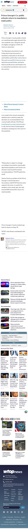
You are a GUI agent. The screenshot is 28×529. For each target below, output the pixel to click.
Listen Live (9, 10)
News (3, 5)
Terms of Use (17, 517)
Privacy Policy (10, 517)
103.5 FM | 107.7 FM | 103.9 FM (20, 498)
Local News (5, 338)
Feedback (4, 517)
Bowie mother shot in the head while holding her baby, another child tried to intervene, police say (17, 293)
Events (12, 498)
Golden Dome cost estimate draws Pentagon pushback (6, 454)
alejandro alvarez (6, 345)
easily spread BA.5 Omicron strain (14, 60)
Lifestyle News (18, 337)
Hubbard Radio (9, 519)
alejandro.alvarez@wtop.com (9, 26)
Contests (13, 489)
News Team (6, 495)
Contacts (13, 491)
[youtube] (18, 512)
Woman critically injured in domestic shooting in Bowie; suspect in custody (18, 301)
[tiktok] (15, 512)
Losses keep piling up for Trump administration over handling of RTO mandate (7, 432)
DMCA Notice (16, 519)
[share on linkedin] (19, 33)
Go (23, 507)
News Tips (13, 494)
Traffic (9, 5)
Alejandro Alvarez (8, 25)
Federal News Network (20, 493)
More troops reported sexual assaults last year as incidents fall (19, 435)
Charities (13, 496)
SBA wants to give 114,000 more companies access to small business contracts (20, 455)
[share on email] (22, 33)
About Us (6, 489)
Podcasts (20, 489)
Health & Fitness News (7, 337)
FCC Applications (19, 522)
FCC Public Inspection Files (9, 522)
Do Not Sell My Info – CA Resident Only (9, 524)
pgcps (19, 345)
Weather (15, 5)
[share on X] (13, 33)
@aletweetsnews (10, 248)
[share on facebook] (10, 33)
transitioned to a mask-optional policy (13, 124)
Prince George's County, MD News (10, 340)
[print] (25, 33)
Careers (6, 497)
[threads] (22, 512)
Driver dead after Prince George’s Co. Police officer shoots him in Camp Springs (18, 285)
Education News (13, 335)
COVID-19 (14, 345)
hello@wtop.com (9, 479)
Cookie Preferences (22, 524)
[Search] (25, 6)
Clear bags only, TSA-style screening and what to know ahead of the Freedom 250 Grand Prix (18, 311)
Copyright (23, 517)
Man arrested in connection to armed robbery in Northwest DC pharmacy (17, 326)
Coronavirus (5, 335)
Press (12, 500)
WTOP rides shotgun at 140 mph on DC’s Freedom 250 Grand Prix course (18, 319)
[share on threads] (16, 33)
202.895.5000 (8, 481)
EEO (20, 519)
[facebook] (4, 512)
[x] (11, 512)
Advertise (6, 499)
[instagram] (7, 512)
